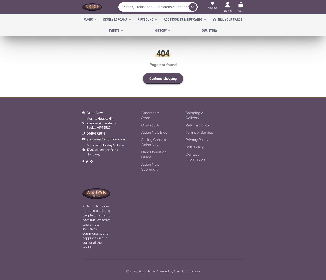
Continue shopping (163, 78)
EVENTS (114, 30)
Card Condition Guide (154, 154)
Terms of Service (199, 132)
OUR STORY (209, 30)
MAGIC (88, 19)
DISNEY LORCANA (115, 19)
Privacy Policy (197, 140)
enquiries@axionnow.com (106, 139)
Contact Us (150, 125)
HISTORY (161, 30)
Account (228, 7)
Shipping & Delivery (195, 115)
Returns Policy (197, 125)
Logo (92, 7)
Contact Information (195, 156)
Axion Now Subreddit (150, 166)
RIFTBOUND (145, 19)
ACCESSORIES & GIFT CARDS (183, 19)
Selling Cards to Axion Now (154, 142)
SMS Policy (195, 147)
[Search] (192, 7)
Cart (241, 7)
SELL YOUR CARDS (229, 19)
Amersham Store (150, 115)
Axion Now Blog (154, 132)
